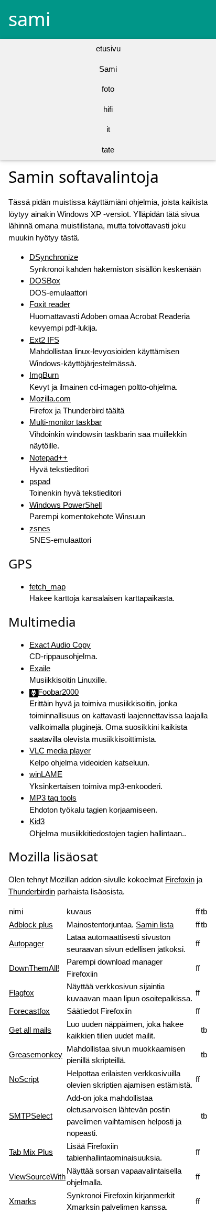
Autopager (26, 943)
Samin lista (155, 924)
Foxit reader (49, 304)
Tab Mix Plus (31, 1151)
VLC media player (60, 750)
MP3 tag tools (53, 797)
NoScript (24, 1079)
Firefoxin (180, 879)
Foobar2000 (58, 691)
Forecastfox (29, 1011)
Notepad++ (48, 457)
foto (108, 88)
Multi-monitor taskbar (65, 422)
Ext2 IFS (44, 339)
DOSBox (44, 280)
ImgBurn (44, 374)
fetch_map (47, 586)
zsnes (39, 528)
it (108, 129)
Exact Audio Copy (60, 644)
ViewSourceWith (37, 1176)
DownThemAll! (34, 968)
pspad (39, 481)
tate (108, 149)
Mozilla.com (50, 398)
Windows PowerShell (65, 504)
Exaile (39, 668)
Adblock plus (31, 924)
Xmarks (22, 1201)
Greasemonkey (35, 1054)
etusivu (108, 48)
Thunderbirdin (31, 891)
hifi (108, 109)
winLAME (45, 774)
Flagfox (21, 992)
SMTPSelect (30, 1115)
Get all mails (30, 1029)
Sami (108, 68)
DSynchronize (53, 257)
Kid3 (37, 821)
